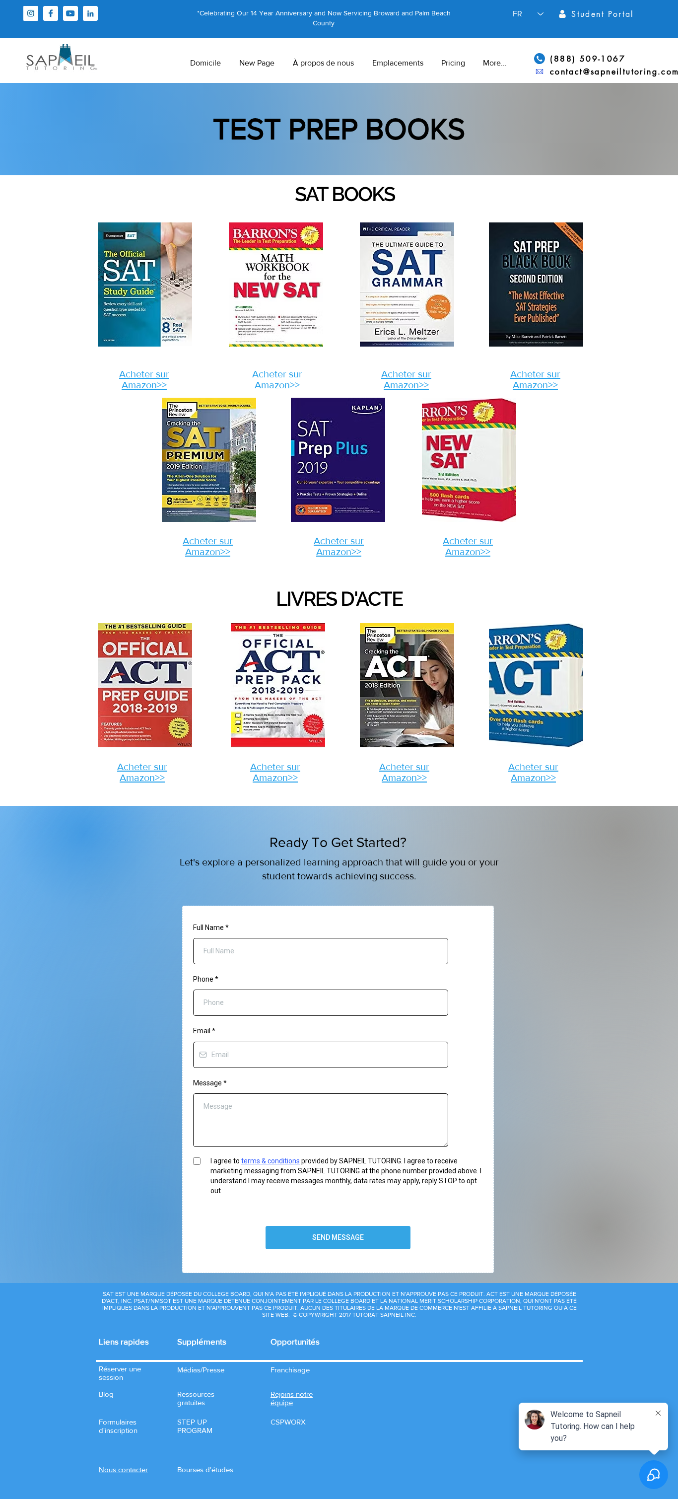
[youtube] (70, 13)
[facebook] (50, 13)
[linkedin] (90, 13)
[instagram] (30, 13)
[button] (123, 1469)
